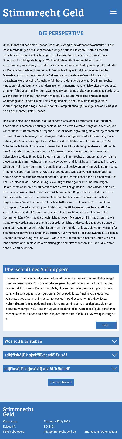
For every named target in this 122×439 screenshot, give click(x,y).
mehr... (106, 325)
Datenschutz (109, 431)
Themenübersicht (61, 382)
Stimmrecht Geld (43, 12)
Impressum (92, 431)
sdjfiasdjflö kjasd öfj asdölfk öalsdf (37, 368)
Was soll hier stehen (23, 341)
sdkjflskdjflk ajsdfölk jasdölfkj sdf (36, 354)
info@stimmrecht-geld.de (60, 431)
